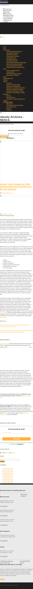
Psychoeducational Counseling (14, 65)
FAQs (4, 68)
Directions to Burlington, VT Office (15, 91)
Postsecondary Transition (12, 56)
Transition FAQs (10, 72)
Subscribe (4, 136)
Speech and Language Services (14, 64)
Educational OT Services (12, 75)
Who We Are (9, 103)
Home (4, 46)
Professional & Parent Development (15, 67)
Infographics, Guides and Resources (15, 98)
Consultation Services (11, 59)
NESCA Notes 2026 (8, 482)
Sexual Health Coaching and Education (16, 62)
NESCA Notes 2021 (8, 474)
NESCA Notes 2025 (8, 481)
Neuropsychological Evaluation (14, 51)
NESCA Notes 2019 (8, 471)
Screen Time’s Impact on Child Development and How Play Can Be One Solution (15, 186)
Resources (6, 94)
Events (5, 76)
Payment (5, 80)
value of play (3, 317)
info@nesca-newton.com (6, 561)
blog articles (3, 312)
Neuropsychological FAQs (12, 70)
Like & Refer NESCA (25, 561)
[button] (4, 2)
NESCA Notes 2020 (8, 473)
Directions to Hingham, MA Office (14, 89)
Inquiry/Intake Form (8, 78)
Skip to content (4, 0)
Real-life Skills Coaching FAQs (14, 73)
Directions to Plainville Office (13, 86)
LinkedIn (22, 562)
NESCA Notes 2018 (8, 470)
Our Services (6, 49)
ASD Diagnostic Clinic (11, 54)
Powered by (3, 138)
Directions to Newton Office (13, 84)
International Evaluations (12, 53)
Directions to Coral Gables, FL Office (15, 92)
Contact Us (9, 83)
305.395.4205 (3, 556)
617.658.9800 (3, 506)
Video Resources (10, 97)
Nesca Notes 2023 (8, 477)
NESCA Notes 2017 (8, 468)
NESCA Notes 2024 (8, 479)
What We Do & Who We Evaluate (14, 105)
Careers (5, 100)
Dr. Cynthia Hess (4, 343)
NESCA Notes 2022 (7, 193)
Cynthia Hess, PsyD (7, 214)
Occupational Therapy (12, 61)
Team (4, 48)
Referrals (8, 95)
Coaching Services (11, 57)
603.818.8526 (3, 525)
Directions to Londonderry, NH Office (15, 87)
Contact (5, 81)
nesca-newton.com (5, 562)
